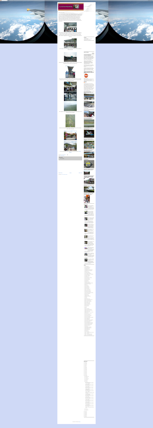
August (86, 379)
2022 (85, 366)
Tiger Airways (86, 330)
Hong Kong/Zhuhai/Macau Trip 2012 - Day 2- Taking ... (89, 396)
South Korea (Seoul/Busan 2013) (88, 317)
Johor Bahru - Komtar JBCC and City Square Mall (91, 224)
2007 (85, 415)
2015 (85, 372)
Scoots (85, 306)
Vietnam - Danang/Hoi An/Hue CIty (89, 332)
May (86, 380)
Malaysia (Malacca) (87, 302)
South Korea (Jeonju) (87, 314)
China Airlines (86, 281)
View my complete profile (87, 90)
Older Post (80, 172)
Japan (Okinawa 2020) (87, 291)
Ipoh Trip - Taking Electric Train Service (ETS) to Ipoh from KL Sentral (91, 254)
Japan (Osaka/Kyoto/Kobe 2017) (88, 292)
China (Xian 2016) (87, 278)
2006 (85, 416)
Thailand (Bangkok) (87, 328)
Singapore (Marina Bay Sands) (88, 310)
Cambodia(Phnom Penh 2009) (88, 269)
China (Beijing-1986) (87, 272)
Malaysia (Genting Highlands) (88, 299)
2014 (85, 373)
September (86, 378)
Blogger (79, 421)
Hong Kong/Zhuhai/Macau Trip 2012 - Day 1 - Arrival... (89, 405)
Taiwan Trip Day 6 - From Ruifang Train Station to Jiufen (91, 236)
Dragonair (86, 284)
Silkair (85, 307)
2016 (85, 371)
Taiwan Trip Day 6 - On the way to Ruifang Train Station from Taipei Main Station (91, 230)
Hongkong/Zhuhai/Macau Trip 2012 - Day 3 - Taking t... (89, 387)
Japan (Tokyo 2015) (87, 293)
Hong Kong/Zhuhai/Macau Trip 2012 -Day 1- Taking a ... (89, 402)
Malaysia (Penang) (87, 303)
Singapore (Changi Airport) (88, 309)
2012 (85, 375)
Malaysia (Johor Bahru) (87, 300)
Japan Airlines (86, 294)
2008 (85, 414)
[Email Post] (67, 154)
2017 (85, 370)
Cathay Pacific (86, 271)
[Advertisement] (70, 166)
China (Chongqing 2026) (87, 273)
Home (70, 172)
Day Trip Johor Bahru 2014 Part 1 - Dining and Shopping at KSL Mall (91, 242)
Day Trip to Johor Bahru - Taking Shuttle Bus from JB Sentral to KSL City (91, 206)
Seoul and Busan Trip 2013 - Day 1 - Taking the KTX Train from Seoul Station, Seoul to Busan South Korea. (91, 218)
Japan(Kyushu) (86, 295)
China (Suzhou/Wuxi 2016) (88, 277)
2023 (85, 365)
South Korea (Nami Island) (88, 315)
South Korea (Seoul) (87, 316)
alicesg (85, 82)
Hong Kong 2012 (62, 155)
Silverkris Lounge (86, 308)
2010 (85, 412)
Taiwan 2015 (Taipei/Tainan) (88, 324)
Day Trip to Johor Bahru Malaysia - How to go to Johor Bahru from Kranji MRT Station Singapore (90, 212)
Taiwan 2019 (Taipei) (87, 325)
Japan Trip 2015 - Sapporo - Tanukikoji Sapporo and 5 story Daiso (91, 259)
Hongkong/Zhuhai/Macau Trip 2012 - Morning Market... (89, 389)
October (86, 377)
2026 (85, 362)
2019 (85, 368)
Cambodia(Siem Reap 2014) (88, 270)
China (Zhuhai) (86, 280)
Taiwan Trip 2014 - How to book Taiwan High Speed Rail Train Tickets (91, 248)
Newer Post (60, 172)
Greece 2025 (86, 285)
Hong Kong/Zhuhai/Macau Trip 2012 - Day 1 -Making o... (89, 404)
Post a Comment (62, 158)
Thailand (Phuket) (87, 329)
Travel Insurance (86, 331)
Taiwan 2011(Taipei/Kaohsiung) (88, 322)
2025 (85, 363)
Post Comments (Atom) (64, 174)
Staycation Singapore (87, 321)
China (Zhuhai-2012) (87, 279)
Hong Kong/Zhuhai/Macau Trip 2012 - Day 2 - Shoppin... (89, 391)
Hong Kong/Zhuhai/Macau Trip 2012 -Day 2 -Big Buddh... (89, 394)
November (86, 376)
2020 (85, 367)
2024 (85, 364)
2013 (85, 374)
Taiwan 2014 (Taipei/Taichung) (88, 323)
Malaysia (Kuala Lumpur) (87, 301)
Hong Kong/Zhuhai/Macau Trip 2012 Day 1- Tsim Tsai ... (89, 397)
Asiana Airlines (86, 266)
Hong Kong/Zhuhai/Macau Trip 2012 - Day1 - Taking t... (89, 399)
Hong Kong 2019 (86, 288)
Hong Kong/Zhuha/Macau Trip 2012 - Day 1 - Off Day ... (89, 400)
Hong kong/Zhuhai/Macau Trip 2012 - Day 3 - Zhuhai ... (89, 384)
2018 (85, 369)
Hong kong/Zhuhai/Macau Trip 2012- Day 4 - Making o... (89, 382)
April (86, 381)
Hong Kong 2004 (86, 286)
